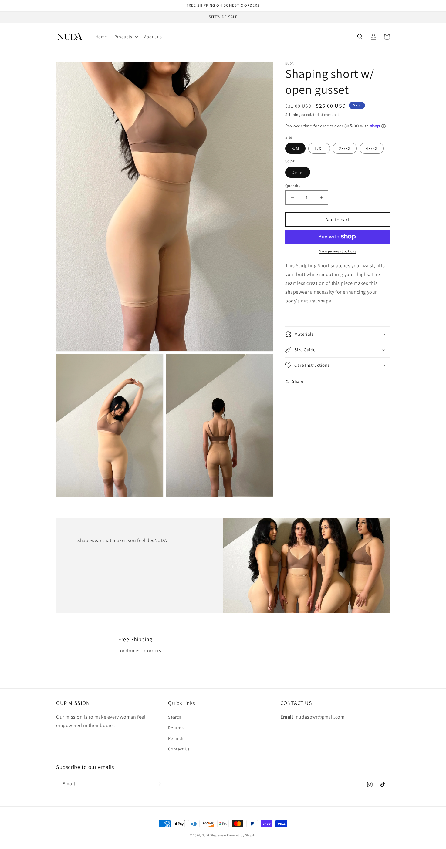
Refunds (176, 738)
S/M (295, 148)
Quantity (292, 185)
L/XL (319, 148)
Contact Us (179, 749)
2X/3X (344, 148)
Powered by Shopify (241, 835)
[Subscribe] (158, 784)
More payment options (337, 251)
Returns (176, 727)
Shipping (293, 114)
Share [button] (297, 381)
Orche (298, 172)
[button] (125, 36)
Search (174, 717)
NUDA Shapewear (214, 835)
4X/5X (371, 148)
